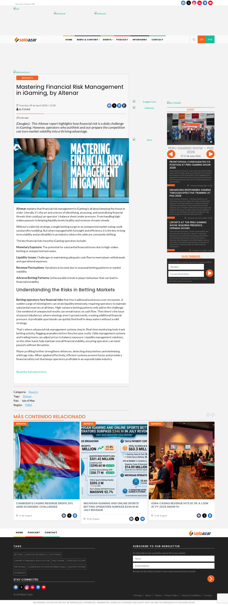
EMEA (28, 405)
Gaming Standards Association (31, 560)
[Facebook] (183, 3)
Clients (158, 595)
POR (210, 39)
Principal (138, 595)
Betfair (18, 554)
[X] (188, 3)
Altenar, (27, 396)
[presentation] (171, 154)
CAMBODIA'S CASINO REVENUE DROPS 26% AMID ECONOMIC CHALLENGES (44, 505)
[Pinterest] (199, 3)
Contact (208, 595)
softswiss (55, 554)
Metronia (19, 567)
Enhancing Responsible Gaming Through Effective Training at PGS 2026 (190, 193)
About (148, 595)
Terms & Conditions (191, 595)
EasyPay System (77, 567)
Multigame (58, 560)
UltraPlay (19, 573)
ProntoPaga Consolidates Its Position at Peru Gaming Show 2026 (190, 164)
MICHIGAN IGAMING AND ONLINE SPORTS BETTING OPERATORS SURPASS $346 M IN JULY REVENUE (111, 507)
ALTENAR (24, 109)
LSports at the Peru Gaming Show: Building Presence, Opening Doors (188, 225)
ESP (201, 39)
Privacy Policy (171, 595)
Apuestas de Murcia (36, 554)
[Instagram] (194, 3)
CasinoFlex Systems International (47, 567)
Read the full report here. (31, 371)
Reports (33, 392)
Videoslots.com (76, 560)
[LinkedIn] (205, 3)
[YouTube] (210, 3)
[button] (193, 39)
